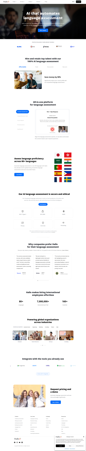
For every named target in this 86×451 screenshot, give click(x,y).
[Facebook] (14, 442)
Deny (70, 445)
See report (53, 232)
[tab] (22, 66)
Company (30, 1)
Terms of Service (72, 448)
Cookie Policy (66, 448)
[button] (83, 436)
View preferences (79, 445)
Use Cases (22, 1)
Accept (60, 445)
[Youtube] (19, 442)
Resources (38, 1)
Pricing (46, 1)
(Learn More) (65, 250)
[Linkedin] (22, 442)
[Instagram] (17, 442)
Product (14, 1)
